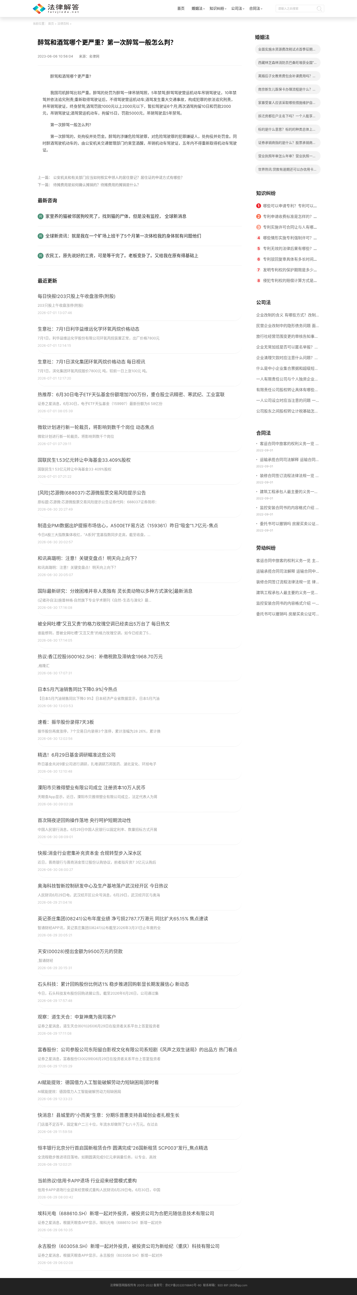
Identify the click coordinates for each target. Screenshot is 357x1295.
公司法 (236, 8)
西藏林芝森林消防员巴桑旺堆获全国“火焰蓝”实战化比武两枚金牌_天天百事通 (287, 63)
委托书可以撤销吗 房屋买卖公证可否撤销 (289, 524)
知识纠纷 (217, 8)
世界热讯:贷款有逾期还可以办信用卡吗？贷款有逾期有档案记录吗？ (286, 170)
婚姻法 (197, 8)
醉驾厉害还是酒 (109, 161)
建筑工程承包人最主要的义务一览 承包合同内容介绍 (289, 492)
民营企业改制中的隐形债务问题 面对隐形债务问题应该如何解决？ (286, 327)
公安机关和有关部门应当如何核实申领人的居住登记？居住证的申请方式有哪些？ (118, 177)
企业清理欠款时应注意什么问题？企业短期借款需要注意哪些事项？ (287, 359)
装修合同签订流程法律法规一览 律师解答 (289, 476)
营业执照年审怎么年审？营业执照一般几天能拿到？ (287, 157)
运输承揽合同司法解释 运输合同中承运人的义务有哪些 (289, 460)
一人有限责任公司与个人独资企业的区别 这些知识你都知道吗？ (287, 380)
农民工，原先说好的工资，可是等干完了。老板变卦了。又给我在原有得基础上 (121, 255)
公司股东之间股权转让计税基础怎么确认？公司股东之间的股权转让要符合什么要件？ (287, 412)
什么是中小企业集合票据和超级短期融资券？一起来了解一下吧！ (287, 370)
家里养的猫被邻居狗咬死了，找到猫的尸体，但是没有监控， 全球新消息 (116, 216)
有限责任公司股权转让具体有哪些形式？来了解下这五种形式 (287, 391)
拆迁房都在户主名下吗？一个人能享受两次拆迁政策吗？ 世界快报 (287, 117)
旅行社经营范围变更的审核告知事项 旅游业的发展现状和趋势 (287, 338)
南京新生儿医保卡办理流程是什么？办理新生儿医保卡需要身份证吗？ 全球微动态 (287, 90)
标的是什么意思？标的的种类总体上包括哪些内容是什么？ (287, 130)
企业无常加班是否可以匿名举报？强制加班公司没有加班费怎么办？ (287, 348)
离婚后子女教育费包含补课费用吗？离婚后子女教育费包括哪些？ (287, 77)
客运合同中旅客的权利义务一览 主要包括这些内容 (289, 444)
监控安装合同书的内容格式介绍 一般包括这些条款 (289, 508)
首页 (181, 8)
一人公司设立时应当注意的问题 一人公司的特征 (286, 402)
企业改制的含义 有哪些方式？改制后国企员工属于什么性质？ (286, 316)
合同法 (254, 8)
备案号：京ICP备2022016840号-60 (177, 1285)
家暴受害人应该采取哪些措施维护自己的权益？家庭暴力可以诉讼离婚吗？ (287, 103)
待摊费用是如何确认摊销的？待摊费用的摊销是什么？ (97, 184)
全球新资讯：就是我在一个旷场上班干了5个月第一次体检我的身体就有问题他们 (123, 236)
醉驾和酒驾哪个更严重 (74, 161)
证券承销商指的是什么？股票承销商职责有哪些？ (287, 144)
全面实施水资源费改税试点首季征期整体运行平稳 (287, 50)
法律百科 (63, 23)
